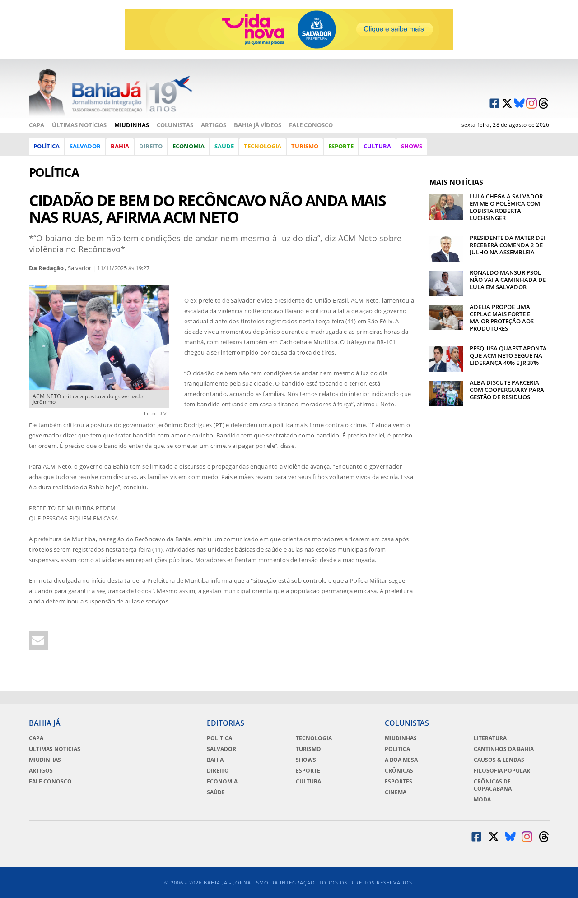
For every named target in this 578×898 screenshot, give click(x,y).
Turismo (304, 146)
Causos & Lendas (499, 760)
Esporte (341, 146)
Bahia (120, 146)
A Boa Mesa (401, 760)
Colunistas (175, 125)
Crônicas (399, 770)
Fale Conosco (311, 125)
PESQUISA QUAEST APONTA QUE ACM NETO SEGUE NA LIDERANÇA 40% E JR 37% (508, 355)
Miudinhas (131, 125)
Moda (482, 799)
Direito (151, 146)
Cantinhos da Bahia (504, 749)
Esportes (398, 781)
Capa (36, 125)
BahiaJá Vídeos (257, 125)
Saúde (224, 146)
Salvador (85, 146)
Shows (411, 146)
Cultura (377, 146)
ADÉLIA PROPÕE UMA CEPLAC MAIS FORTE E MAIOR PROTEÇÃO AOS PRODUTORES (502, 317)
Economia (188, 146)
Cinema (395, 792)
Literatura (490, 738)
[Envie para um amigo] (38, 640)
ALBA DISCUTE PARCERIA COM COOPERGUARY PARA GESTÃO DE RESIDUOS (507, 390)
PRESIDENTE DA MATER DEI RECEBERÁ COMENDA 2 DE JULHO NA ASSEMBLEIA (507, 245)
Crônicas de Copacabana (493, 785)
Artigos (213, 125)
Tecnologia (262, 146)
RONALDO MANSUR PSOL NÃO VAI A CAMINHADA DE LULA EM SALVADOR (508, 279)
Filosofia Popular (502, 770)
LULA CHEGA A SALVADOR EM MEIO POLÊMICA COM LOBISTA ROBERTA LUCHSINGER (506, 207)
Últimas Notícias (79, 125)
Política (46, 146)
